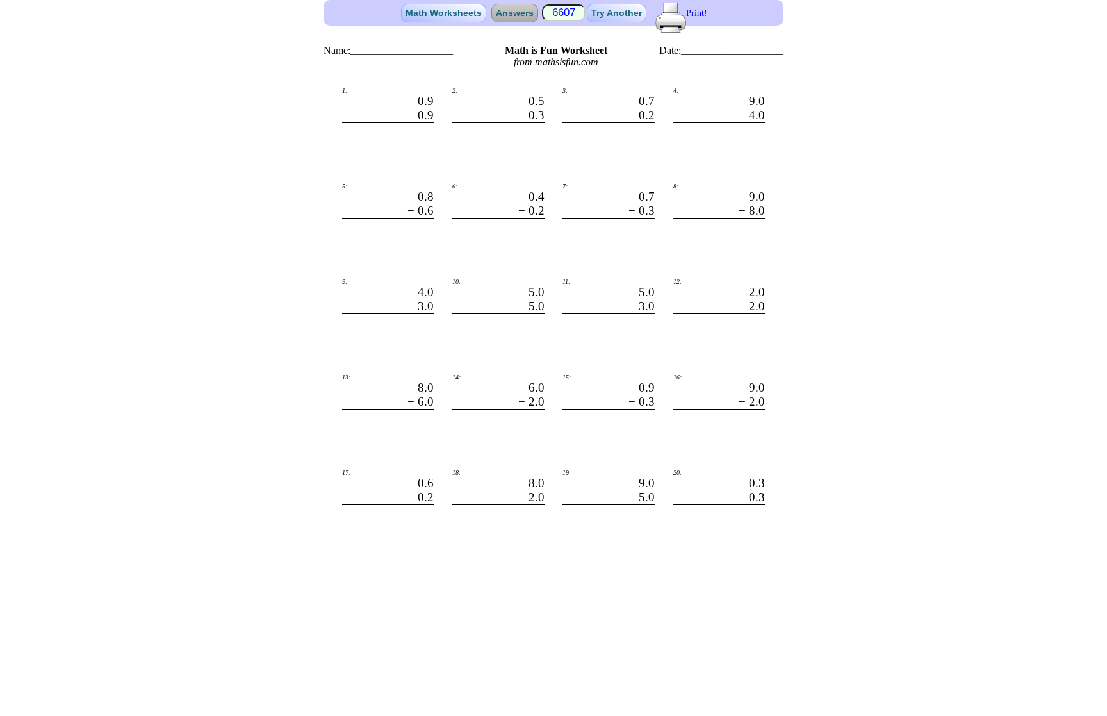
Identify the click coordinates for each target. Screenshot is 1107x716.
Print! (696, 13)
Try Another (616, 13)
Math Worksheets (444, 13)
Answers (515, 13)
